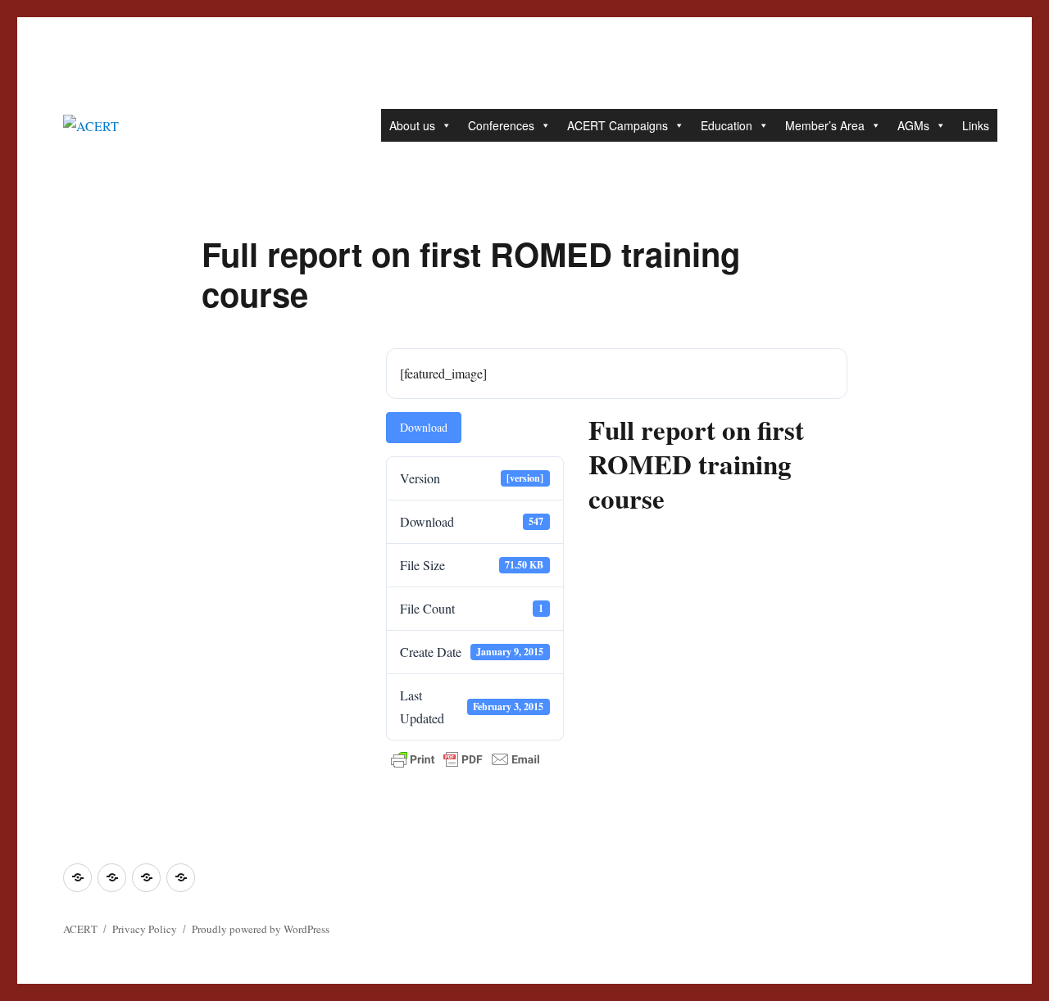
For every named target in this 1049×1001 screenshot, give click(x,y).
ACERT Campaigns (617, 125)
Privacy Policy (144, 929)
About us (412, 125)
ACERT (80, 929)
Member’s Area (825, 125)
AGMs (913, 125)
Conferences (501, 125)
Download (423, 427)
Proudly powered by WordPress (260, 929)
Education (726, 125)
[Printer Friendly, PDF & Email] (465, 759)
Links (975, 125)
